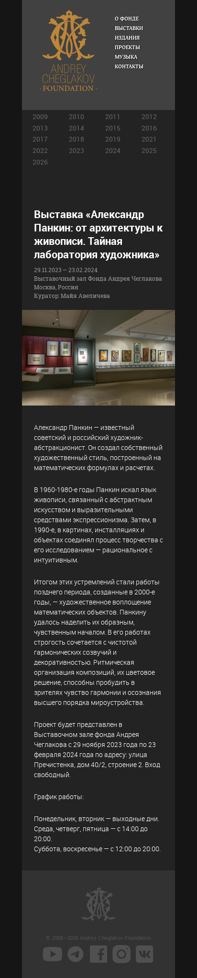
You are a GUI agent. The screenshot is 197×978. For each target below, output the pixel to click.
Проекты (127, 47)
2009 (40, 116)
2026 (40, 161)
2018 (76, 138)
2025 (149, 150)
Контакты (129, 67)
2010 (76, 116)
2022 (40, 150)
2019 (112, 138)
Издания (127, 38)
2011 (112, 116)
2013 (40, 127)
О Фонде (127, 19)
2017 (40, 138)
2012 (149, 116)
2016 (149, 127)
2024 (112, 150)
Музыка (126, 57)
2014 (76, 127)
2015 (112, 127)
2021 (149, 138)
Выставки (129, 28)
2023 (76, 150)
